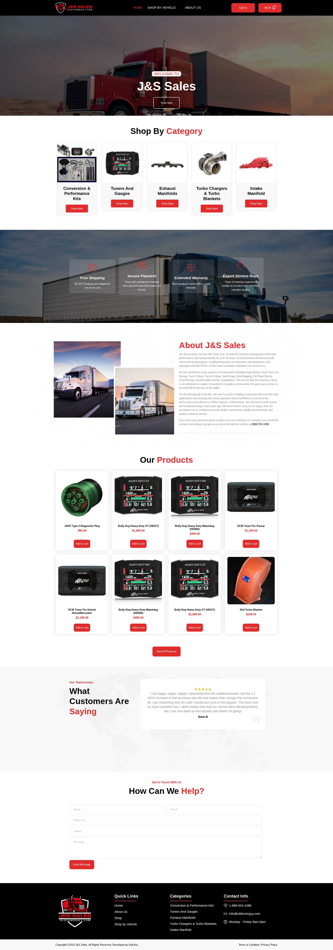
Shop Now (77, 208)
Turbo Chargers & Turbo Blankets (193, 924)
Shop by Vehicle (162, 7)
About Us (193, 7)
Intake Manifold (180, 930)
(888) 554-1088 (260, 424)
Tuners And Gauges (184, 911)
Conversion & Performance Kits (192, 905)
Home (137, 7)
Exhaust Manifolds (183, 917)
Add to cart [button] (82, 543)
